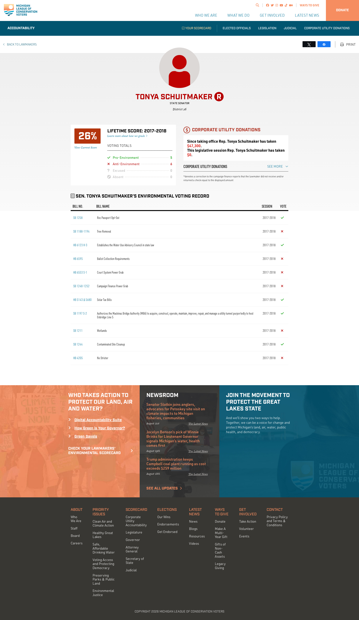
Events (244, 536)
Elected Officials (237, 28)
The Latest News (198, 423)
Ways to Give (309, 5)
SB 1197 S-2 (80, 313)
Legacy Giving (220, 566)
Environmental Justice (103, 593)
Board (75, 536)
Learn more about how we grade (126, 136)
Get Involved (272, 15)
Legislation (267, 28)
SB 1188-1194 (81, 231)
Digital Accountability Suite (98, 420)
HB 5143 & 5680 (82, 300)
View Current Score (85, 147)
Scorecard (136, 509)
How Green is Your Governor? (99, 428)
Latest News (307, 15)
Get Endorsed (167, 532)
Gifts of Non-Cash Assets (220, 550)
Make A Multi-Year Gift (221, 533)
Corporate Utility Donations (327, 28)
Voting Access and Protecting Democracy (103, 564)
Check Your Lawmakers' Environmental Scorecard (94, 450)
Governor (133, 540)
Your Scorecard (198, 28)
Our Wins (163, 517)
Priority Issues (101, 511)
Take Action (247, 521)
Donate (342, 10)
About (76, 509)
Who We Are (206, 15)
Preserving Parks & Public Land (104, 579)
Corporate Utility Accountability (136, 521)
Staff (74, 528)
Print (350, 44)
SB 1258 (78, 218)
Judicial (290, 28)
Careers (76, 543)
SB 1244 (78, 344)
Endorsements (168, 524)
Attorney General (132, 549)
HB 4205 (78, 358)
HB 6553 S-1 (80, 272)
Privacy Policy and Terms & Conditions (277, 521)
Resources (197, 536)
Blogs (193, 529)
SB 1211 (78, 330)
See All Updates (162, 488)
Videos (194, 543)
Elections (167, 509)
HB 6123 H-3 (80, 245)
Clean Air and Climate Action (103, 523)
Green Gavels (85, 436)
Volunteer (246, 529)
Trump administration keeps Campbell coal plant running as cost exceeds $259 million (176, 464)
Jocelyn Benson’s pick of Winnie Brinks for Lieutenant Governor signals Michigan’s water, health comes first (173, 438)
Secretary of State (135, 561)
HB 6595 (78, 259)
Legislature (134, 532)
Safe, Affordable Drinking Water (104, 548)
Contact (275, 509)
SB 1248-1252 (81, 286)
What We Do (238, 15)
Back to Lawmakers (21, 44)
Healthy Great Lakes (103, 535)
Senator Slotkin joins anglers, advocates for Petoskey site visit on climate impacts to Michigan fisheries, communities (175, 411)
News (193, 521)
